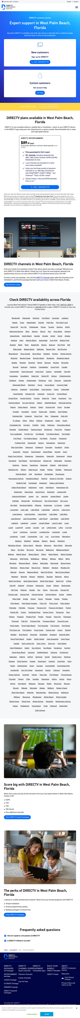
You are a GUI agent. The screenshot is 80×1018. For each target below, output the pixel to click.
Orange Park (24, 595)
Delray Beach (23, 407)
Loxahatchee (32, 537)
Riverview (33, 635)
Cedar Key (35, 376)
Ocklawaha (40, 586)
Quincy (60, 630)
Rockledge (43, 635)
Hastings (15, 465)
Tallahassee (33, 327)
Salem (27, 648)
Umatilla (36, 679)
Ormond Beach (51, 595)
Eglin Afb (64, 416)
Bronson (48, 363)
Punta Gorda (38, 630)
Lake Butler (46, 510)
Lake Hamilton (29, 514)
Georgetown (50, 443)
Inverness (55, 318)
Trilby (28, 679)
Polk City (24, 621)
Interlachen (18, 492)
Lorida (64, 532)
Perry (68, 612)
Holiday (50, 470)
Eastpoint (28, 416)
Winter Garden (61, 697)
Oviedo (25, 599)
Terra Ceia (43, 675)
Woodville (49, 702)
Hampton (67, 461)
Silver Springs (22, 661)
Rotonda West (64, 635)
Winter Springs (38, 702)
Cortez (56, 390)
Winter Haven (14, 702)
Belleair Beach (29, 349)
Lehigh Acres (51, 528)
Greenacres (29, 456)
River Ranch (23, 635)
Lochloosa (23, 532)
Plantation (67, 617)
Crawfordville (18, 394)
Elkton (31, 421)
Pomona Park (35, 621)
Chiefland (12, 381)
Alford (67, 327)
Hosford (44, 479)
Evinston (27, 425)
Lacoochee (14, 510)
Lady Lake (24, 510)
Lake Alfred (35, 510)
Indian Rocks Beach (19, 488)
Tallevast (56, 670)
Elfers (25, 421)
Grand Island (36, 452)
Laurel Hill (19, 528)
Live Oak (68, 528)
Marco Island (28, 546)
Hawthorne (34, 465)
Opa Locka (54, 590)
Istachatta (50, 492)
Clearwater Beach (18, 385)
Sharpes (12, 661)
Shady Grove (56, 657)
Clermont (36, 318)
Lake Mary (64, 514)
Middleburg (35, 559)
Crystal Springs (25, 398)
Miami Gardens (66, 554)
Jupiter (65, 496)
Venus (69, 679)
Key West (13, 505)
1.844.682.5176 (40, 307)
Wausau (67, 684)
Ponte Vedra (14, 626)
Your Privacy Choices (69, 978)
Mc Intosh (39, 550)
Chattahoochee (65, 376)
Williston (17, 697)
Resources (65, 974)
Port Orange (55, 626)
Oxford (33, 599)
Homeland (38, 474)
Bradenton (50, 358)
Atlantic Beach (31, 340)
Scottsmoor (64, 653)
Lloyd (15, 532)
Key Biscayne (37, 501)
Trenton (21, 679)
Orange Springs (37, 595)
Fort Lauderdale (16, 434)
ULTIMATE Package (11, 984)
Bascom (52, 345)
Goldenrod (39, 447)
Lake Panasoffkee (29, 519)
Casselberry (24, 376)
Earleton (52, 412)
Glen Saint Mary (17, 447)
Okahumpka (65, 586)
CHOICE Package (10, 980)
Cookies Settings (32, 1014)
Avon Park (53, 340)
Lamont (33, 523)
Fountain (53, 439)
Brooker (56, 363)
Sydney (48, 670)
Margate (39, 546)
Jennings (44, 496)
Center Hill (45, 376)
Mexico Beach (34, 554)
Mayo (13, 550)
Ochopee (30, 586)
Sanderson (58, 648)
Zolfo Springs (40, 710)
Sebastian (13, 657)
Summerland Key (63, 666)
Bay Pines (61, 345)
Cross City (50, 394)
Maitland (27, 541)
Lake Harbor (42, 514)
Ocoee (48, 586)
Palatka (65, 599)
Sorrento (52, 661)
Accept (47, 1014)
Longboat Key (44, 532)
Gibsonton (61, 443)
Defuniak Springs (65, 403)
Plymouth (15, 621)
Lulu (41, 537)
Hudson (69, 479)
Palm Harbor (65, 603)
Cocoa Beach (49, 385)
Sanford (67, 648)
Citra (50, 381)
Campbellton (43, 367)
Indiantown (33, 488)
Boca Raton (36, 354)
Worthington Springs (63, 702)
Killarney (38, 505)
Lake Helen (53, 514)
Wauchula (57, 684)
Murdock (55, 568)
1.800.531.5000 (65, 305)
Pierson (12, 617)
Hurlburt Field (21, 483)
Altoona (35, 332)
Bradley (14, 363)
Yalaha (15, 706)
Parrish (68, 608)
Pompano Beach (49, 621)
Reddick (13, 635)
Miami (43, 554)
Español (76, 1)
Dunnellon (25, 412)
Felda (43, 425)
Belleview (40, 349)
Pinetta (40, 617)
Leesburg (65, 318)
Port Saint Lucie (62, 323)
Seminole (38, 657)
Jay (37, 496)
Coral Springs (46, 390)
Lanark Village (44, 523)
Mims (68, 559)
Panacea (31, 608)
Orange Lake (13, 595)
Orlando (41, 323)
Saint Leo (51, 644)
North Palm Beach (47, 581)
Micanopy (14, 559)
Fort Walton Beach (30, 439)
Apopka (37, 336)
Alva (49, 332)
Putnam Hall (50, 630)
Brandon (23, 363)
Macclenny (66, 537)
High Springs (63, 465)
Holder (42, 470)
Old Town (14, 590)
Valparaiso (45, 679)
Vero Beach (22, 684)
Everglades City (15, 425)
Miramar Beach (24, 563)
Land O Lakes (57, 523)
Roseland (53, 635)
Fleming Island (36, 430)
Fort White (43, 439)
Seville (47, 657)
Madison (18, 541)
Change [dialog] (16, 1)
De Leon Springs (28, 403)
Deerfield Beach (50, 403)
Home (6, 950)
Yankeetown (24, 706)
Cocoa (40, 385)
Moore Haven (66, 563)
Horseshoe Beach (32, 479)
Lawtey (28, 528)
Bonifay (55, 354)
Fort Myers (46, 318)
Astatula (14, 340)
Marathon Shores (14, 546)
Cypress (37, 398)
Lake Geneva (17, 514)
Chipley (21, 381)
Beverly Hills (50, 349)
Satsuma (54, 653)
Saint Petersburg (16, 648)
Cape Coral (39, 372)
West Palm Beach (18, 693)
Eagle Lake (43, 412)
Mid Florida (24, 559)
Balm (27, 345)
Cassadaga (13, 376)
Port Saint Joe (15, 630)
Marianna (47, 546)
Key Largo (64, 501)
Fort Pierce (17, 439)
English (69, 1)
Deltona (33, 407)
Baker (20, 345)
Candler (64, 367)
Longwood (56, 532)
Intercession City (62, 488)
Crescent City (30, 394)
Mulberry (46, 568)
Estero (58, 421)
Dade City (45, 398)
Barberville (35, 345)
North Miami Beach (31, 581)
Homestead (48, 474)
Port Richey (66, 626)
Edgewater (54, 416)
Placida (48, 617)
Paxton (23, 612)
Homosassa (59, 474)
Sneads (32, 661)
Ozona (40, 599)
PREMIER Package (11, 987)
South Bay (61, 661)
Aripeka (67, 336)
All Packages (8, 971)
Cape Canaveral (27, 372)
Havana (24, 465)
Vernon (12, 684)
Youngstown (36, 706)
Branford (31, 363)
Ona (38, 590)
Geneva (41, 443)
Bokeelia (47, 354)
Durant (33, 412)
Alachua (60, 327)
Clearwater (26, 318)
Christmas (42, 381)
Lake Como (66, 510)
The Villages (53, 675)
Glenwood (29, 447)
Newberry (14, 577)
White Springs (53, 693)
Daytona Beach (14, 403)
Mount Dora (36, 568)
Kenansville (25, 501)
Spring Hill (14, 327)
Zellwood (53, 706)
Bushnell (24, 367)
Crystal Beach (62, 394)
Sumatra (39, 666)
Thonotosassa (66, 675)
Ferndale (12, 430)
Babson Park (64, 340)
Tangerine (66, 670)
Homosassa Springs (16, 479)
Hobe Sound (33, 470)
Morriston (13, 568)
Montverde (54, 563)
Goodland (58, 447)
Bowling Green (25, 358)
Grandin (57, 452)
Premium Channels (25, 974)
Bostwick (14, 358)
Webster (24, 688)
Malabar (36, 541)
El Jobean (16, 421)
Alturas (42, 332)
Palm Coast (53, 603)
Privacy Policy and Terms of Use (68, 984)
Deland (13, 407)
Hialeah (53, 465)
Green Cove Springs (15, 456)
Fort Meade (40, 434)
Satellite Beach (42, 653)
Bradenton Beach (63, 358)
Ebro (46, 416)
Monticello (44, 563)
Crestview (40, 394)
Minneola (12, 563)
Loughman (14, 537)
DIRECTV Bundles (53, 971)
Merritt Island (21, 554)
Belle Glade (17, 349)
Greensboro (40, 456)
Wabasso (32, 684)
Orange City (64, 590)
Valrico (54, 679)
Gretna (69, 456)
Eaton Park (38, 416)
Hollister (58, 470)
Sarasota (31, 653)
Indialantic (43, 483)
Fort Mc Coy (28, 434)
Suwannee (39, 670)
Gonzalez (48, 447)
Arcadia (45, 336)
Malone (44, 541)
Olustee (32, 590)
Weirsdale (33, 688)
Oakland (21, 586)
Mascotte (68, 546)
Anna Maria (58, 332)
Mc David (30, 550)
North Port (60, 581)
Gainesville (32, 443)
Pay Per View (23, 982)
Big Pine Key (62, 349)
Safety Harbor (39, 639)
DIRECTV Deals (52, 974)
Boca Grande (25, 354)
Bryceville (64, 363)
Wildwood (64, 693)
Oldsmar (24, 590)
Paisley (56, 599)
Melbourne (50, 550)
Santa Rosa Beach (18, 653)
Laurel (10, 528)
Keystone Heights (26, 505)
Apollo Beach (27, 336)
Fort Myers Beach (52, 434)
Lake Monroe (16, 519)
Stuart (31, 666)
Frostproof (63, 439)
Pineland (20, 617)
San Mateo (47, 648)
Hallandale (58, 461)
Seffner (30, 657)
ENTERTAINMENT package (10, 975)
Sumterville (15, 670)
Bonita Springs (66, 354)
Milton (60, 559)
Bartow (44, 345)
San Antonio (36, 648)
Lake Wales (54, 519)
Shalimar (67, 657)
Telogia (34, 675)
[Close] (76, 1008)
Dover (59, 407)
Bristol (39, 363)
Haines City (47, 461)
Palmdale (12, 608)
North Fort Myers (15, 581)
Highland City (13, 470)
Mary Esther (58, 546)
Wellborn (50, 688)
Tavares (51, 327)
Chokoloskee (31, 381)
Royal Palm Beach (17, 639)
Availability (13, 950)
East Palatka (62, 412)
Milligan (53, 559)
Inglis (41, 488)
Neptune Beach (32, 572)
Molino (35, 563)
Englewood (49, 421)
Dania (54, 398)
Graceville (16, 452)
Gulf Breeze (23, 461)
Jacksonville (61, 492)
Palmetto (22, 608)
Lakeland (14, 523)
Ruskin (29, 639)
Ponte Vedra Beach (28, 626)
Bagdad (13, 345)
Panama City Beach (56, 608)
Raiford (68, 630)
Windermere (37, 697)
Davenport (62, 398)
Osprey (61, 595)
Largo (66, 523)
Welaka (42, 688)
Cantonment (14, 372)
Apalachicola (14, 336)
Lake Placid (43, 519)
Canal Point (55, 367)
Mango (52, 541)
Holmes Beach (21, 474)
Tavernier (25, 675)
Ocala (22, 323)
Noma (66, 577)
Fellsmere (50, 425)
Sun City (24, 327)
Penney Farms (48, 612)
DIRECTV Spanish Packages (10, 992)
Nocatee (50, 577)
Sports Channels (24, 971)
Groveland (12, 461)
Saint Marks (62, 644)
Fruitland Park (20, 443)
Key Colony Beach (51, 501)
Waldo (49, 684)
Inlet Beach (50, 488)
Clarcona (57, 381)
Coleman (14, 390)
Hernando (44, 465)
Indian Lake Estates (56, 483)
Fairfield (35, 425)
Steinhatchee (22, 666)
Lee (43, 528)
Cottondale (65, 390)
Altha (27, 332)
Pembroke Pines (34, 612)
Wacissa (41, 684)
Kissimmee (48, 505)
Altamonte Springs (16, 332)
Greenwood (60, 456)
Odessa (56, 586)
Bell (68, 345)
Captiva (49, 372)
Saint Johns (41, 644)
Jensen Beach (55, 496)
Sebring (22, 657)
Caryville (67, 372)
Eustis (65, 421)
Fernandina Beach (63, 425)
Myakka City (65, 568)
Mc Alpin (21, 550)
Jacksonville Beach (19, 496)
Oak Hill (12, 586)
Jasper (30, 496)
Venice (61, 679)
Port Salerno (27, 630)
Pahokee (48, 599)
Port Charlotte (43, 626)
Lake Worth (65, 519)
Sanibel (16, 644)
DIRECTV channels (43, 278)
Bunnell (15, 367)
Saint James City (28, 644)
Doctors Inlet (50, 407)
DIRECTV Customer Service (69, 969)
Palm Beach (14, 603)
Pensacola (60, 612)
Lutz (47, 537)
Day (70, 398)
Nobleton (40, 577)
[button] (40, 936)
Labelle (67, 505)
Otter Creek (16, 599)
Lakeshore (24, 523)
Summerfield (50, 666)
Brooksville (16, 318)
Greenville (50, 456)
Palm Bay (50, 323)
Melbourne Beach (62, 550)
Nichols (32, 577)
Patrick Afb (14, 612)
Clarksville (67, 381)
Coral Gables (34, 390)
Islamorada (29, 492)
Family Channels (24, 978)
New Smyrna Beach (62, 572)
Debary (39, 403)
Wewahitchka (41, 693)
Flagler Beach (23, 430)
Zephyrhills (63, 706)
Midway (45, 559)
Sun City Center (26, 670)
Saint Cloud (65, 639)
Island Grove (40, 492)
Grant (65, 452)
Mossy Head (24, 568)
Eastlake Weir (17, 416)
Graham (26, 452)
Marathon (61, 541)
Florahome (48, 430)
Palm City (43, 603)
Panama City (41, 608)
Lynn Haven (55, 537)
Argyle (60, 336)
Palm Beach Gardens (29, 603)
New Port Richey (47, 572)
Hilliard (23, 470)
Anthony (68, 332)
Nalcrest (13, 572)
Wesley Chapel (61, 688)
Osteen (69, 595)
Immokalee (33, 483)
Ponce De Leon (62, 621)
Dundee (67, 407)
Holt (30, 474)
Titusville (12, 679)
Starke (12, 666)
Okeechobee (31, 323)
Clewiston (31, 385)
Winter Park (26, 702)
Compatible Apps (39, 971)
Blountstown (13, 354)
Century (54, 376)
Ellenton (39, 421)
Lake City (55, 510)
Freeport (67, 430)
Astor (21, 340)
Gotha (66, 447)
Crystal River (13, 398)
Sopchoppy (42, 661)
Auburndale (43, 340)
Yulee (45, 706)
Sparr (69, 661)
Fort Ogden (66, 434)
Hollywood (68, 470)
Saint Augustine (52, 639)
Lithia (61, 528)
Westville (30, 693)
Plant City (57, 617)
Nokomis (58, 577)
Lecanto (36, 528)
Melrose (11, 554)
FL (20, 950)
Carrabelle (57, 372)
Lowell (22, 537)
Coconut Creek (62, 385)
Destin (40, 407)
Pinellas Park (31, 617)
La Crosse (58, 505)
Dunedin (16, 412)
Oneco (45, 590)
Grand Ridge (47, 452)
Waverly (16, 688)
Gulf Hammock (35, 461)
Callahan (33, 367)
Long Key (33, 532)
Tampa (43, 327)
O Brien (68, 581)
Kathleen (15, 501)
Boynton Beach (38, 358)
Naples (14, 323)
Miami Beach (53, 554)
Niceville (24, 577)
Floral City (58, 430)
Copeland (23, 390)
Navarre (22, 572)
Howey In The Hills (56, 479)
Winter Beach (49, 697)
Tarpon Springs (14, 675)
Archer (52, 336)
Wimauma (26, 697)
